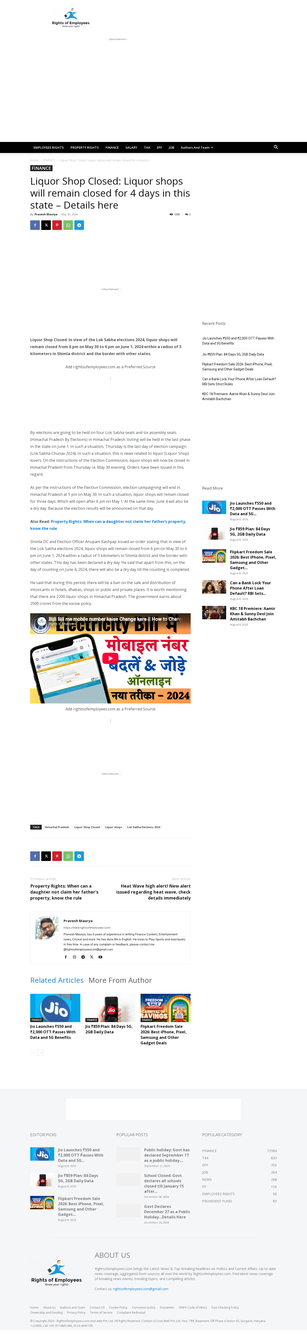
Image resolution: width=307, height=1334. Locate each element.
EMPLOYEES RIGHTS (49, 147)
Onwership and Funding (46, 1313)
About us (49, 1307)
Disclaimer (167, 1307)
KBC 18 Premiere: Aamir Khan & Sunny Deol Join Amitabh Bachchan (238, 396)
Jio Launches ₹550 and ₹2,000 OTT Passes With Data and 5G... (252, 508)
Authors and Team (195, 147)
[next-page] (41, 1053)
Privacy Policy (76, 1313)
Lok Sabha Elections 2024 (143, 827)
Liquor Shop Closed (87, 827)
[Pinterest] (57, 225)
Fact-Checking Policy (225, 1307)
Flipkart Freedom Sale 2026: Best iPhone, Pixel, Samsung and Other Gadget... (253, 559)
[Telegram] (79, 225)
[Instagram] (76, 957)
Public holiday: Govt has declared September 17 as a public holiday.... (167, 1155)
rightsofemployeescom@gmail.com (140, 1289)
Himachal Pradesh (57, 827)
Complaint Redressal (131, 1313)
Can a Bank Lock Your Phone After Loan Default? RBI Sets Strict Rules (239, 381)
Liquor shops (113, 827)
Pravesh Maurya (46, 214)
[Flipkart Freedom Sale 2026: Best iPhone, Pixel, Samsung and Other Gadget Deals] (166, 1011)
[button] (276, 148)
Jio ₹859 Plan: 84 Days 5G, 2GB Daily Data (109, 1029)
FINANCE (112, 147)
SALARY (131, 147)
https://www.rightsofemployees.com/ (87, 927)
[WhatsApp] (68, 225)
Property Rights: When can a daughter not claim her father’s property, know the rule (64, 892)
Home (34, 160)
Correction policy (143, 1307)
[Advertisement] (117, 52)
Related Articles (57, 980)
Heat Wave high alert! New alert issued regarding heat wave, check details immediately (153, 892)
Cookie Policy (118, 1307)
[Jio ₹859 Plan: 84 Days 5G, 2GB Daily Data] (110, 1011)
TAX (147, 147)
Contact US (97, 1307)
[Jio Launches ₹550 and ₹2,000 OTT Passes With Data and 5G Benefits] (55, 1011)
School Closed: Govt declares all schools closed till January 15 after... (164, 1183)
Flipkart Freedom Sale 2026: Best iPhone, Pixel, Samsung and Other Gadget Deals (164, 1035)
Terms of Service (101, 1313)
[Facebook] (35, 225)
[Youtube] (102, 957)
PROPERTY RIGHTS (85, 147)
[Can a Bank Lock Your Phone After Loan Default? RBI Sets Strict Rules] (214, 588)
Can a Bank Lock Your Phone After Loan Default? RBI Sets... (250, 588)
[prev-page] (33, 1053)
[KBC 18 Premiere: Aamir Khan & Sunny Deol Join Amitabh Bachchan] (214, 614)
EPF (159, 147)
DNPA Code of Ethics (193, 1307)
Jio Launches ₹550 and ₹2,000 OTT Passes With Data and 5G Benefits (53, 1032)
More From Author (120, 980)
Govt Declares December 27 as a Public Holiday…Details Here (167, 1212)
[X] (46, 225)
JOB (171, 147)
